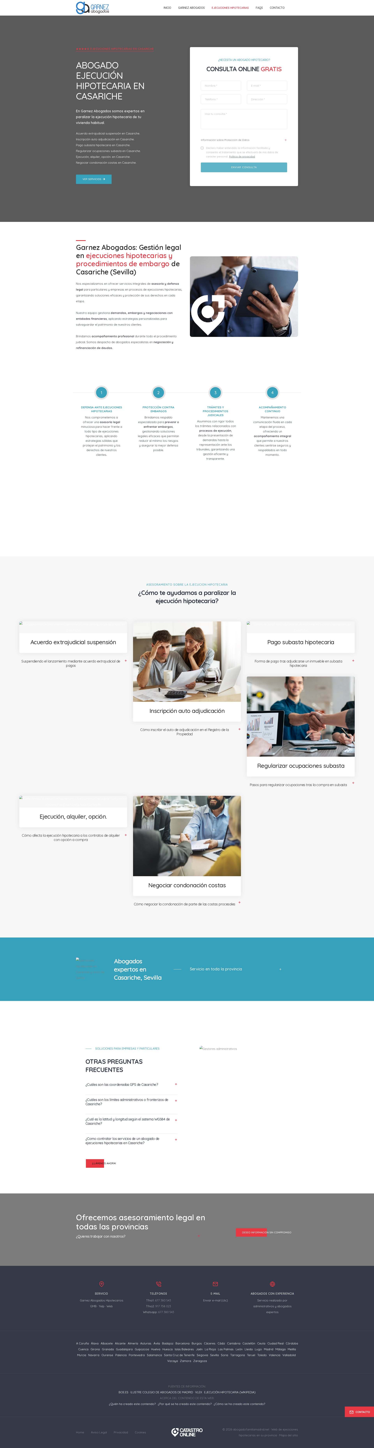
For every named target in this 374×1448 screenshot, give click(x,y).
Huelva (155, 1349)
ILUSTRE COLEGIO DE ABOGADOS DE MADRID (162, 1392)
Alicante (120, 1343)
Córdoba (292, 1343)
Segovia (202, 1355)
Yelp (101, 1306)
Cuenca (83, 1349)
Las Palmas (226, 1349)
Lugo (258, 1349)
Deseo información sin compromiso (266, 1232)
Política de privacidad (242, 156)
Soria (224, 1355)
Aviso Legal (99, 1432)
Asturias (145, 1343)
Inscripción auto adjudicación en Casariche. (105, 139)
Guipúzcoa (142, 1349)
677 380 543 (163, 1300)
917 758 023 (163, 1306)
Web (110, 1306)
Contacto (277, 8)
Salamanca (154, 1355)
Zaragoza (200, 1361)
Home (80, 1432)
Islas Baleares (184, 1349)
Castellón (249, 1343)
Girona (95, 1349)
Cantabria (233, 1343)
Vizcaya (172, 1361)
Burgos (197, 1343)
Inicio (167, 8)
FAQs (259, 8)
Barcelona (183, 1343)
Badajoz (167, 1343)
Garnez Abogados (191, 8)
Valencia (274, 1355)
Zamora (185, 1361)
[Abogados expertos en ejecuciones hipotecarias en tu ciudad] (92, 8)
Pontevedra (137, 1355)
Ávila (156, 1343)
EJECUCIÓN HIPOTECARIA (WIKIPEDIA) (230, 1392)
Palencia (121, 1355)
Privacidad (121, 1432)
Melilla (292, 1349)
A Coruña (82, 1343)
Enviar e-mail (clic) (215, 1300)
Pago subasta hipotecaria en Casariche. (103, 145)
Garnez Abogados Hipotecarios (101, 1300)
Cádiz (221, 1343)
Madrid (268, 1349)
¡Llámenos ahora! (104, 1163)
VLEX (198, 1392)
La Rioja (210, 1349)
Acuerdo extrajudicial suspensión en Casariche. (108, 133)
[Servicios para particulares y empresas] (187, 1432)
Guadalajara (124, 1349)
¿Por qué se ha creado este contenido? (185, 1404)
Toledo (262, 1355)
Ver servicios (92, 179)
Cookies (140, 1432)
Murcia (81, 1355)
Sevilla (214, 1355)
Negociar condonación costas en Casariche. (106, 162)
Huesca (167, 1349)
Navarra (93, 1355)
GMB (93, 1306)
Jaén (199, 1349)
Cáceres (209, 1343)
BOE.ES (123, 1392)
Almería (133, 1343)
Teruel (251, 1355)
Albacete (107, 1343)
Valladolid (289, 1355)
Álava (95, 1343)
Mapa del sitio (288, 1435)
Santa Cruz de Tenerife (179, 1355)
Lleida (249, 1349)
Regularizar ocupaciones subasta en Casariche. (108, 151)
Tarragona (237, 1355)
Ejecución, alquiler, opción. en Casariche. (103, 157)
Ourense (107, 1355)
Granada (108, 1349)
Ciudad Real (275, 1343)
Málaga (280, 1349)
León (239, 1349)
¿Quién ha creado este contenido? (132, 1404)
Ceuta (261, 1343)
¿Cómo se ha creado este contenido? (239, 1404)
